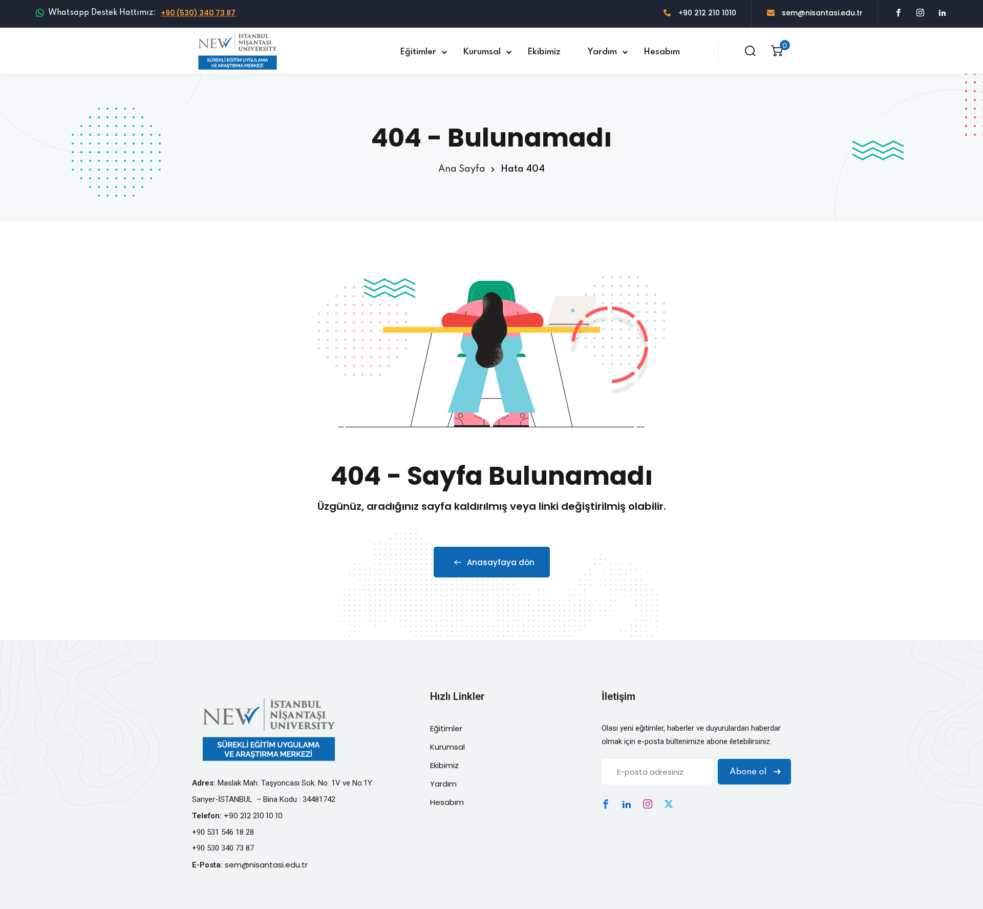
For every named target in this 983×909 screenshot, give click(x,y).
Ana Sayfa (461, 169)
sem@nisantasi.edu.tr (821, 13)
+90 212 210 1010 (706, 13)
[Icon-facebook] (605, 804)
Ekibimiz (544, 52)
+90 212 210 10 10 (253, 815)
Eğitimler (418, 52)
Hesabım (662, 52)
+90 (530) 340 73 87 (198, 13)
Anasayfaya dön (501, 562)
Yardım (602, 52)
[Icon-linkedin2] (626, 804)
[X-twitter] (668, 804)
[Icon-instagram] (647, 804)
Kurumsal (482, 52)
